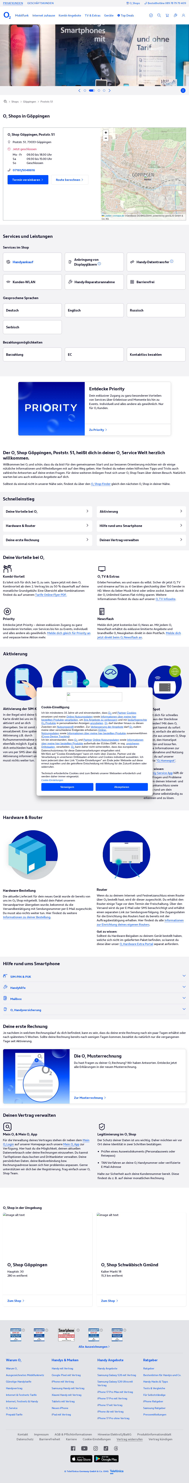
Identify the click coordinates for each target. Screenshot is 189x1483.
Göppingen (29, 101)
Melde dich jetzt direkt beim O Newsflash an (139, 635)
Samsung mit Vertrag (68, 1388)
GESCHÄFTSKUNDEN (40, 3)
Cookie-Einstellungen (97, 1439)
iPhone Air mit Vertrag (110, 1411)
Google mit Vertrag (66, 1375)
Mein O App (71, 1144)
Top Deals (127, 15)
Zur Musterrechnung (89, 1098)
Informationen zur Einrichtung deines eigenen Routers (140, 922)
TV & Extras (92, 15)
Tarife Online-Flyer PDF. (51, 595)
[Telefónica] (117, 1471)
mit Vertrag (62, 1368)
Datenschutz (25, 1439)
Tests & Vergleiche (154, 1388)
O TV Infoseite (165, 599)
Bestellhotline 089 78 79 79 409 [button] (167, 3)
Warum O (11, 1368)
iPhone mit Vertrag (63, 1381)
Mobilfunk (22, 15)
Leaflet (107, 215)
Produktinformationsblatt (154, 1434)
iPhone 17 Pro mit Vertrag (115, 1392)
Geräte (109, 15)
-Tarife (14, 1414)
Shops (15, 101)
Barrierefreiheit (49, 1439)
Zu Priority (97, 430)
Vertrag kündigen (160, 1439)
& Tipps (155, 1381)
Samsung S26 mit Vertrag (116, 1375)
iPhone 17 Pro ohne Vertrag (113, 1418)
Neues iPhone (60, 1408)
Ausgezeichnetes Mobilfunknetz (25, 1375)
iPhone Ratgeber (153, 1401)
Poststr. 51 (46, 101)
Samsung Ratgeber (154, 1408)
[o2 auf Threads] (116, 1448)
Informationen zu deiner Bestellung (26, 917)
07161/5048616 (24, 170)
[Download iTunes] (81, 1459)
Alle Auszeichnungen (93, 1347)
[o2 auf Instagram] (95, 1448)
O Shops (135, 3)
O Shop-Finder (101, 484)
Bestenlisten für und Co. (162, 1375)
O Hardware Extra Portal (136, 944)
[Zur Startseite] (5, 101)
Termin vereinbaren (26, 180)
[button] (22, 15)
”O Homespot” (165, 760)
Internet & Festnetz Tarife (21, 1395)
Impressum (41, 1434)
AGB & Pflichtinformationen (73, 1434)
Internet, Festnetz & (22, 1401)
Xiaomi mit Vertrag (66, 1395)
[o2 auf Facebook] (73, 1448)
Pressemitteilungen (154, 1414)
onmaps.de (118, 215)
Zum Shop (14, 1301)
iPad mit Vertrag (61, 1414)
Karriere (71, 1439)
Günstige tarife (18, 1381)
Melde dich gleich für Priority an (68, 633)
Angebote (107, 1368)
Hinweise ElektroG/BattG (114, 1434)
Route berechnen (68, 180)
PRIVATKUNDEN (13, 3)
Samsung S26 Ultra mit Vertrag (115, 1383)
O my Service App (161, 773)
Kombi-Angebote (70, 15)
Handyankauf (23, 262)
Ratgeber (148, 1368)
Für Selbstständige (154, 1395)
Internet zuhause (43, 15)
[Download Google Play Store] (106, 1459)
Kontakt (23, 1434)
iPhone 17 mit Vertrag (109, 1405)
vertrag (14, 1388)
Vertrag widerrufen (130, 1439)
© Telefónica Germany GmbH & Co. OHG (86, 1471)
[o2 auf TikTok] (106, 1448)
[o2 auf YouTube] (84, 1448)
